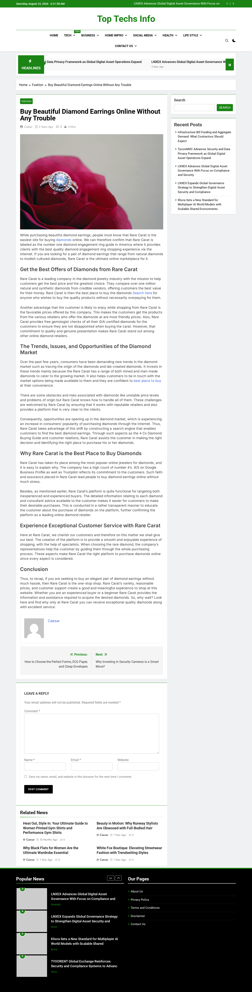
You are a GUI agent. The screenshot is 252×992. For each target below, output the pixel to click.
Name (29, 760)
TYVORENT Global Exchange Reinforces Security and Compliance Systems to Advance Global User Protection (85, 966)
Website (123, 760)
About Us (137, 891)
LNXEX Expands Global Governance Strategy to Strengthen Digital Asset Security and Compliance (201, 187)
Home (54, 35)
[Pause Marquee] (230, 64)
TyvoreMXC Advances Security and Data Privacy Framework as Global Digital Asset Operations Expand (204, 153)
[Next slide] (233, 3)
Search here (142, 293)
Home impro (114, 35)
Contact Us (124, 46)
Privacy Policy (140, 899)
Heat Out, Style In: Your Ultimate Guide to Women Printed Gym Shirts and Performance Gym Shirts (55, 828)
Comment (32, 711)
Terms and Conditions (145, 908)
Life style (190, 35)
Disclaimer (138, 916)
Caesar (28, 127)
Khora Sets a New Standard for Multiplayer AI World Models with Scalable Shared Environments (199, 204)
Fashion (26, 101)
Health (168, 35)
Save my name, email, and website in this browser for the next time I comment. (80, 777)
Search (179, 100)
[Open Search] (226, 40)
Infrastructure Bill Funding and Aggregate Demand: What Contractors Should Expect (204, 136)
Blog (54, 949)
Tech (71, 33)
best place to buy (147, 381)
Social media (143, 35)
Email (76, 760)
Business (88, 35)
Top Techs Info (126, 19)
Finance (56, 904)
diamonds (63, 240)
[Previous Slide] (227, 3)
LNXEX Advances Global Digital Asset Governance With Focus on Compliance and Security (177, 3)
